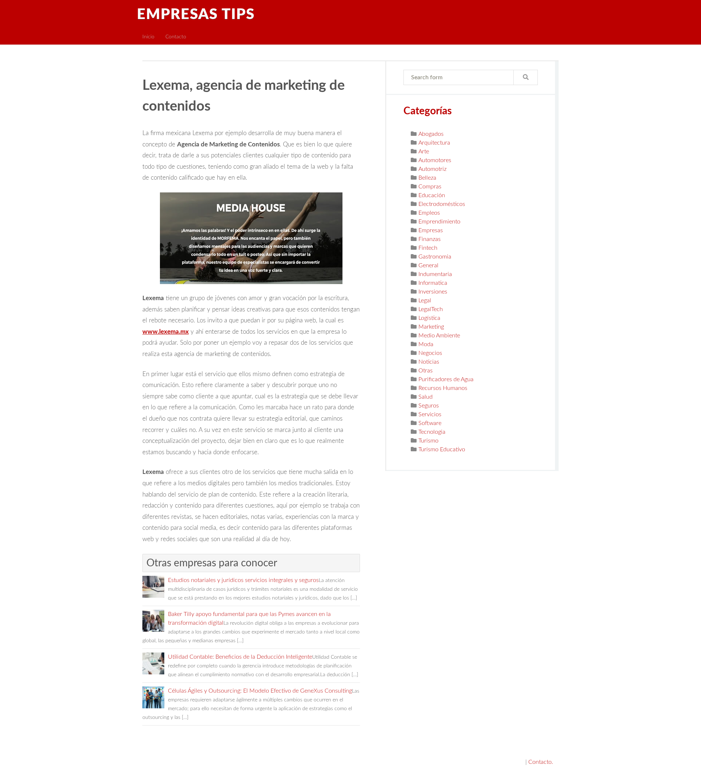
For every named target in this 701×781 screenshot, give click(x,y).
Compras (429, 186)
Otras (425, 371)
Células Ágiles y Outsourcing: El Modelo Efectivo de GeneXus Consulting (260, 691)
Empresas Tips (196, 14)
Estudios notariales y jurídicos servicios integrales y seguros (243, 580)
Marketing (431, 327)
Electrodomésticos (441, 204)
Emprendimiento (439, 222)
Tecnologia (431, 432)
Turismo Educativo (441, 449)
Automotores (434, 160)
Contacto (175, 36)
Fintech (427, 248)
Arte (423, 151)
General (428, 265)
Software (429, 423)
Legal (424, 300)
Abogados (431, 134)
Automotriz (432, 169)
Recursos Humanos (442, 388)
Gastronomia (434, 257)
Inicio (148, 36)
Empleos (429, 213)
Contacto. (540, 762)
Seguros (428, 406)
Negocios (430, 353)
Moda (425, 344)
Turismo (428, 441)
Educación (431, 195)
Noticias (428, 362)
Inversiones (432, 292)
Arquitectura (434, 143)
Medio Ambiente (439, 335)
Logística (429, 318)
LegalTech (430, 309)
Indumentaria (435, 274)
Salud (425, 397)
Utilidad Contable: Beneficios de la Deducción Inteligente (240, 657)
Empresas (430, 230)
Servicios (429, 414)
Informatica (432, 283)
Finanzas (429, 239)
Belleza (427, 178)
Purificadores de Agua (446, 379)
